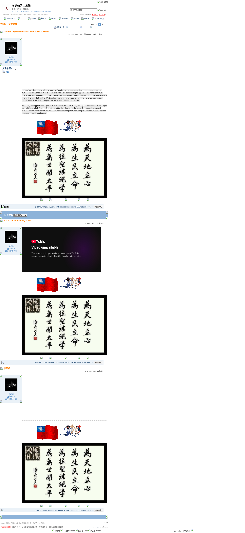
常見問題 (25, 527)
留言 (7, 62)
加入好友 (13, 62)
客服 (61, 527)
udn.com (105, 527)
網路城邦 (104, 2)
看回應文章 (60, 27)
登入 (175, 531)
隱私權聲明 (53, 527)
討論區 (23, 19)
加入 (180, 531)
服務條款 (33, 527)
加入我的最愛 (35, 11)
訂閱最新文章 (46, 11)
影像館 (53, 19)
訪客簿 (86, 19)
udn (3, 14)
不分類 (13, 14)
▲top (106, 523)
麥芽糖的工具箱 (21, 5)
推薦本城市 (25, 11)
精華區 (33, 19)
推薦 (101, 35)
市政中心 (99, 19)
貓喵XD (8, 72)
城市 (7, 14)
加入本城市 (16, 11)
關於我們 (16, 527)
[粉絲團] (53, 530)
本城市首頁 (10, 19)
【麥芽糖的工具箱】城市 (32, 14)
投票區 (43, 19)
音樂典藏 (13, 24)
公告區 (76, 19)
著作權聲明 (43, 527)
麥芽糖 (18, 9)
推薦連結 (64, 19)
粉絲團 (57, 531)
